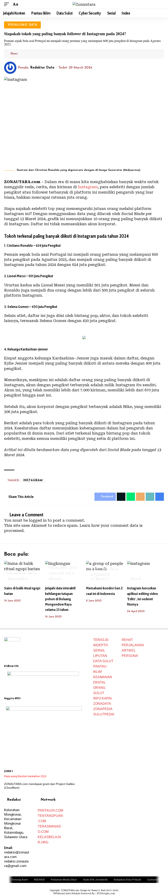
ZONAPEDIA (18, 578)
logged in (38, 520)
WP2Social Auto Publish (66, 893)
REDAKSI (39, 879)
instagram (33, 480)
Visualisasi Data (22, 24)
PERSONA (130, 655)
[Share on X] (28, 54)
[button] (7, 4)
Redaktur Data (42, 67)
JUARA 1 (8, 771)
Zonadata (102, 703)
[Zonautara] (84, 4)
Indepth (100, 645)
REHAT (127, 640)
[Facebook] (22, 665)
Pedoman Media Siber (64, 879)
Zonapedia (102, 709)
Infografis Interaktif (100, 576)
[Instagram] (32, 665)
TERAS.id (101, 640)
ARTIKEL (129, 650)
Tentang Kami (19, 879)
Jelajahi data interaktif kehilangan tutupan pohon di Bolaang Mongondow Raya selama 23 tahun (60, 599)
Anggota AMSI (12, 698)
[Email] (35, 54)
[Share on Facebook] (22, 54)
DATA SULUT (103, 661)
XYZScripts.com (106, 893)
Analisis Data (61, 573)
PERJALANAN (133, 645)
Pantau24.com (50, 810)
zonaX (55, 578)
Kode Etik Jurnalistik (95, 879)
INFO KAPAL (102, 698)
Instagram (88, 187)
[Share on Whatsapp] (130, 497)
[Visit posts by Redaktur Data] (10, 68)
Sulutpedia (103, 714)
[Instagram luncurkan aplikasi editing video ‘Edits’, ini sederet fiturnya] (145, 572)
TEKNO (135, 578)
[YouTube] (27, 665)
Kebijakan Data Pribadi (127, 879)
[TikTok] (38, 665)
